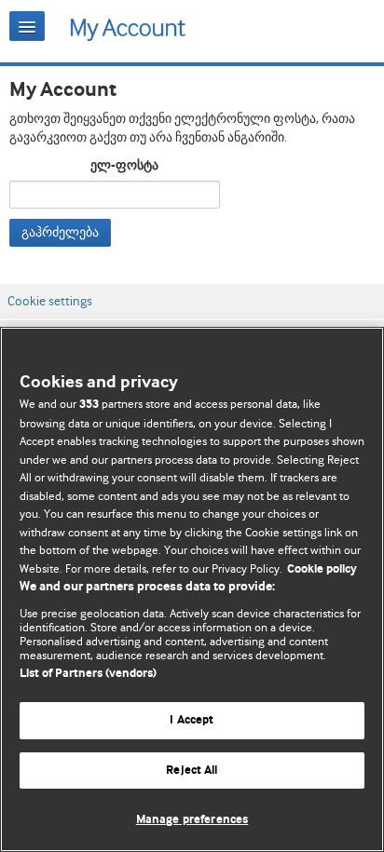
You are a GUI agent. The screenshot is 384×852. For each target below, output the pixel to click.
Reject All (191, 771)
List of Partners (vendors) (88, 674)
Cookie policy (322, 569)
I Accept (191, 720)
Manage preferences (192, 820)
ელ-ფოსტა (124, 165)
